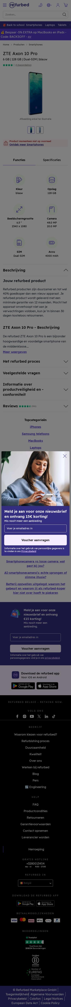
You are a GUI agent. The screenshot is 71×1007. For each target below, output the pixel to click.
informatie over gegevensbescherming (30, 511)
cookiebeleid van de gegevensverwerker (36, 515)
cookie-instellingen (18, 503)
